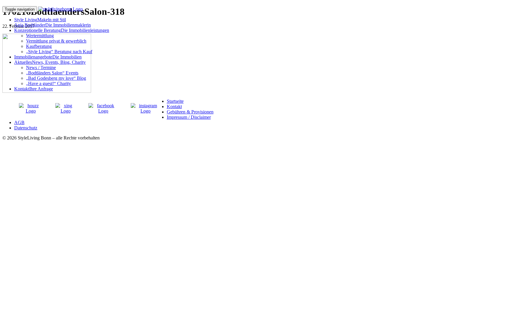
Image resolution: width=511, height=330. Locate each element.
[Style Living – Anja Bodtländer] (60, 9)
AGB (19, 122)
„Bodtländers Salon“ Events (52, 72)
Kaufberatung (39, 46)
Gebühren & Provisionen (190, 111)
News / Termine (41, 67)
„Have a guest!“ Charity (48, 83)
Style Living (40, 19)
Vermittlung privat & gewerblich (56, 40)
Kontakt (33, 88)
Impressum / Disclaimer (189, 117)
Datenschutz (25, 127)
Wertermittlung (40, 35)
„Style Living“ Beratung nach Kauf (59, 51)
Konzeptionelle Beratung (61, 30)
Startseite (175, 101)
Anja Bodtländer (52, 24)
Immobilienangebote (48, 56)
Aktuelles (50, 62)
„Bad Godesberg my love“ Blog (56, 78)
